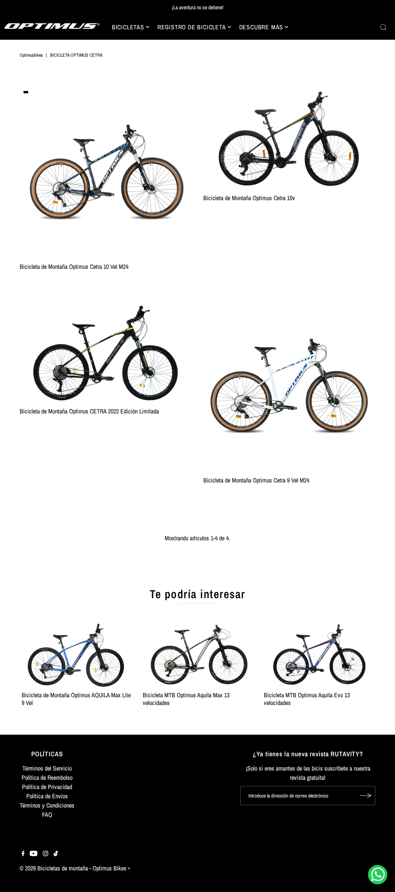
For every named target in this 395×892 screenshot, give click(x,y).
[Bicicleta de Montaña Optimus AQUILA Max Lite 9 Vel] (76, 655)
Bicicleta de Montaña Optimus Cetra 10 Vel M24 (74, 266)
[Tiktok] (56, 854)
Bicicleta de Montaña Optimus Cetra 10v (249, 198)
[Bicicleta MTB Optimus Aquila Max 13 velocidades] (197, 655)
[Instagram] (45, 854)
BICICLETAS (128, 27)
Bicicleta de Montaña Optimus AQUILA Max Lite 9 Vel (76, 699)
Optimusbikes (31, 55)
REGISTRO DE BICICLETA (191, 27)
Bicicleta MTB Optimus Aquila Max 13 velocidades (186, 699)
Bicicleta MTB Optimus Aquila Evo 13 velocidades (307, 699)
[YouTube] (33, 854)
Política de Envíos (47, 796)
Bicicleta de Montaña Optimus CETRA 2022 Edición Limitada (89, 411)
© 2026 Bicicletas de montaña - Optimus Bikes (73, 868)
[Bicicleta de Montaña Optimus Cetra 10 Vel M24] (106, 173)
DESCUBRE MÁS (261, 27)
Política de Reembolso (47, 777)
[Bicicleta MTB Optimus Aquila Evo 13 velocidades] (318, 655)
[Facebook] (23, 854)
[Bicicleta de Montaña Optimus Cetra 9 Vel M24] (289, 387)
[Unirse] (365, 795)
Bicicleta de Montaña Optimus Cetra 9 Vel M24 (256, 480)
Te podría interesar (197, 594)
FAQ (47, 814)
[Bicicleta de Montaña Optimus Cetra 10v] (289, 139)
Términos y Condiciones (47, 805)
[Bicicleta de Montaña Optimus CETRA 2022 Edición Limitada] (106, 352)
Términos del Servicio (47, 768)
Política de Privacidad (47, 786)
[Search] (383, 27)
